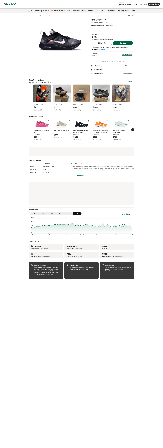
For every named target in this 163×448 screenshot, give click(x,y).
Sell (145, 4)
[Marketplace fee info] (112, 39)
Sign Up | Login (154, 4)
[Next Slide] (132, 129)
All (32, 11)
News (129, 4)
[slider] (52, 55)
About (135, 4)
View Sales (126, 214)
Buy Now (123, 43)
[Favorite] (129, 16)
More (133, 11)
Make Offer (102, 43)
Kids (68, 11)
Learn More (102, 49)
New (45, 11)
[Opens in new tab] (107, 48)
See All (130, 81)
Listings (121, 4)
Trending (38, 11)
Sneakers (76, 11)
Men (56, 11)
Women (62, 11)
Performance (43, 16)
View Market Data (127, 54)
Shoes (83, 11)
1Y (68, 214)
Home (30, 16)
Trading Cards (123, 11)
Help (140, 4)
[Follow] (49, 121)
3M (43, 214)
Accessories (100, 11)
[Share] (132, 16)
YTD (60, 214)
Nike (49, 16)
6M (52, 214)
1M (34, 214)
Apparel (91, 11)
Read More (80, 175)
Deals (50, 11)
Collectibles (111, 11)
